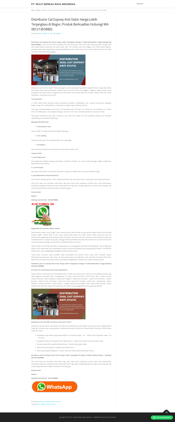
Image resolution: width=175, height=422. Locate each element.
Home (33, 10)
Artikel (38, 10)
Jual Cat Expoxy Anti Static (50, 401)
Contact (140, 4)
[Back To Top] (166, 412)
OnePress (97, 417)
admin (58, 33)
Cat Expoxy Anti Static (47, 404)
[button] (162, 417)
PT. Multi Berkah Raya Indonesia (53, 4)
